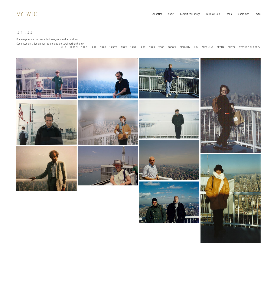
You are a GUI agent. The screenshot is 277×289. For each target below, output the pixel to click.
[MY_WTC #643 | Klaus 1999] (230, 198)
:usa (196, 47)
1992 (124, 47)
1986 (84, 47)
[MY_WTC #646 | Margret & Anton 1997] (169, 160)
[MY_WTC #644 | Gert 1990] (46, 168)
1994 (133, 47)
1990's (113, 47)
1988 (93, 47)
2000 (161, 47)
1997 (142, 47)
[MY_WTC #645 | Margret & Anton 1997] (108, 165)
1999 (152, 47)
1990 (103, 47)
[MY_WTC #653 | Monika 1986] (108, 122)
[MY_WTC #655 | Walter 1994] (230, 105)
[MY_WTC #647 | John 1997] (46, 122)
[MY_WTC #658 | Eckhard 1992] (169, 78)
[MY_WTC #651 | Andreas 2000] (169, 119)
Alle (63, 47)
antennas (207, 47)
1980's (74, 47)
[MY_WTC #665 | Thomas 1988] (108, 78)
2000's (172, 47)
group (220, 47)
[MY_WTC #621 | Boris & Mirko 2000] (169, 202)
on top (232, 47)
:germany (184, 47)
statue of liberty (249, 47)
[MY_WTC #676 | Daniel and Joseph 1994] (46, 78)
